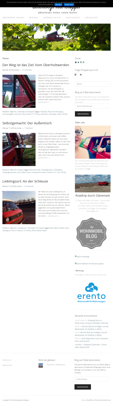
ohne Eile (18, 114)
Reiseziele (33, 17)
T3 (33, 114)
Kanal (67, 228)
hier (88, 169)
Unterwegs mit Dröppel (25, 112)
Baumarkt (33, 170)
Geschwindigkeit (8, 114)
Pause (24, 114)
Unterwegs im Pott (52, 17)
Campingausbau (47, 170)
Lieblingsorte (91, 17)
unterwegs (52, 114)
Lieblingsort (6, 230)
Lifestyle (84, 400)
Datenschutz (7, 365)
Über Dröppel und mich (13, 17)
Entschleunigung (57, 112)
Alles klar (58, 5)
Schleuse (19, 230)
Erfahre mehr (69, 5)
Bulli (49, 112)
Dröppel (20, 170)
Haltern (56, 228)
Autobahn (43, 112)
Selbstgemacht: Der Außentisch (27, 123)
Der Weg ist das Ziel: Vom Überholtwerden (35, 65)
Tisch (58, 172)
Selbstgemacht (73, 17)
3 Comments (29, 186)
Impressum (6, 360)
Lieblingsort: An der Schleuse (25, 181)
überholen (44, 114)
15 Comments (27, 70)
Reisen (29, 114)
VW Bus (65, 114)
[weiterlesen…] (43, 102)
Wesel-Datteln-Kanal (39, 230)
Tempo (37, 114)
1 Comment (28, 128)
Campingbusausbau (9, 172)
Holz (19, 172)
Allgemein (13, 112)
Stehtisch (50, 172)
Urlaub (59, 114)
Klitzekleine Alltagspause (56, 364)
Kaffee (23, 172)
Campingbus (57, 170)
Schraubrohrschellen (39, 172)
